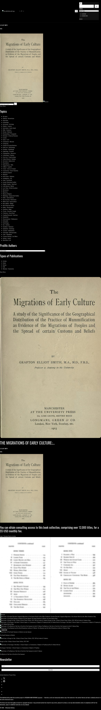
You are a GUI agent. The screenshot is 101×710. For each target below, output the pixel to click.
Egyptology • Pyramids (8, 151)
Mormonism (6, 190)
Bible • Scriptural (7, 130)
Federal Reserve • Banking (9, 159)
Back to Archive (12, 536)
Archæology (6, 122)
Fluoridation (6, 163)
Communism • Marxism (8, 142)
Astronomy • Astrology (8, 124)
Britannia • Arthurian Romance (10, 136)
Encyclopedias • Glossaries (9, 153)
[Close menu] (80, 3)
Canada (5, 138)
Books (4, 263)
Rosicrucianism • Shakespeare (10, 219)
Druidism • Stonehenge (8, 149)
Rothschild (5, 221)
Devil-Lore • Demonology (9, 147)
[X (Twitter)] (3, 32)
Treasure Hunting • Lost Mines (10, 236)
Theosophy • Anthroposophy (9, 232)
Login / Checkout (4, 536)
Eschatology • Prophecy (8, 155)
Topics (81, 9)
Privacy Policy (12, 675)
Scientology (6, 223)
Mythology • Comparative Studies (11, 196)
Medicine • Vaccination (8, 269)
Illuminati (5, 174)
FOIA (4, 267)
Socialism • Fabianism (8, 227)
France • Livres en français (9, 169)
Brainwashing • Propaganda (9, 134)
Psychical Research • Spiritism (10, 215)
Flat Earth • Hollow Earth (9, 161)
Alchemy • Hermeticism (8, 118)
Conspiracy (5, 143)
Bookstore (6, 675)
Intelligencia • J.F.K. (7, 178)
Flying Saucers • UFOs (8, 165)
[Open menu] (76, 11)
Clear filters (3, 106)
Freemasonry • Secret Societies (10, 171)
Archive (1, 675)
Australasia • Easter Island (9, 128)
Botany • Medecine (7, 132)
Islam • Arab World (7, 180)
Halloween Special (7, 172)
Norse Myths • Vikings (8, 203)
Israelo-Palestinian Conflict (9, 182)
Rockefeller (6, 217)
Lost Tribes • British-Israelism (10, 188)
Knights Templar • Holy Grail (9, 184)
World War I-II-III (7, 240)
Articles (5, 261)
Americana (5, 120)
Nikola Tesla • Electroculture (10, 201)
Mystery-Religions (7, 194)
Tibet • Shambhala (7, 234)
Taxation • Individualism (8, 230)
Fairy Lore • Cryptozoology (9, 157)
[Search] (97, 6)
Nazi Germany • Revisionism (9, 200)
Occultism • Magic (7, 209)
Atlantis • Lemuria (7, 126)
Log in (80, 19)
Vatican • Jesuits (7, 238)
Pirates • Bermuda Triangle (9, 211)
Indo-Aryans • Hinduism (8, 176)
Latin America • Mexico (8, 186)
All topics (5, 116)
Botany (4, 265)
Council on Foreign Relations (10, 145)
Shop (94, 616)
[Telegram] (6, 32)
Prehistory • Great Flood (9, 213)
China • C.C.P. (6, 140)
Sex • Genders (6, 225)
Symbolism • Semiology (8, 229)
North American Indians (8, 205)
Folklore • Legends (7, 167)
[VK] (4, 32)
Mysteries (5, 192)
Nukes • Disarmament (8, 207)
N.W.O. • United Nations (8, 198)
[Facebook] (1, 32)
